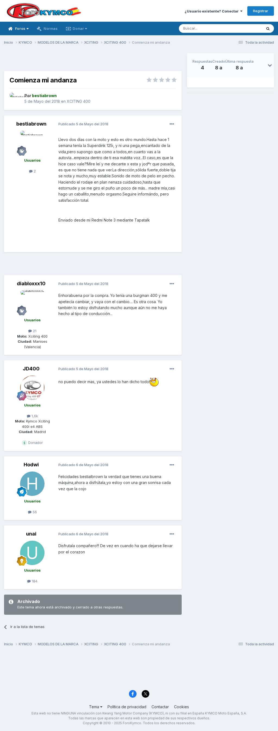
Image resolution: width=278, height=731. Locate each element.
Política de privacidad (127, 706)
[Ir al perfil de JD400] (32, 388)
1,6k (34, 416)
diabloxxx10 (31, 283)
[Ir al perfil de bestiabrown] (15, 99)
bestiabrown (31, 124)
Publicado (83, 124)
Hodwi (31, 464)
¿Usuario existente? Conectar (212, 11)
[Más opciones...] (171, 124)
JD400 (31, 368)
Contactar (160, 706)
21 (34, 331)
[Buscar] (268, 28)
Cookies (181, 706)
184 (34, 581)
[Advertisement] (92, 61)
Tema (94, 706)
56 (34, 512)
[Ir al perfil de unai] (32, 553)
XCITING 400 (78, 101)
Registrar (260, 11)
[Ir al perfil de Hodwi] (32, 484)
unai (31, 534)
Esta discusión (243, 28)
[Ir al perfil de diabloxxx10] (32, 302)
